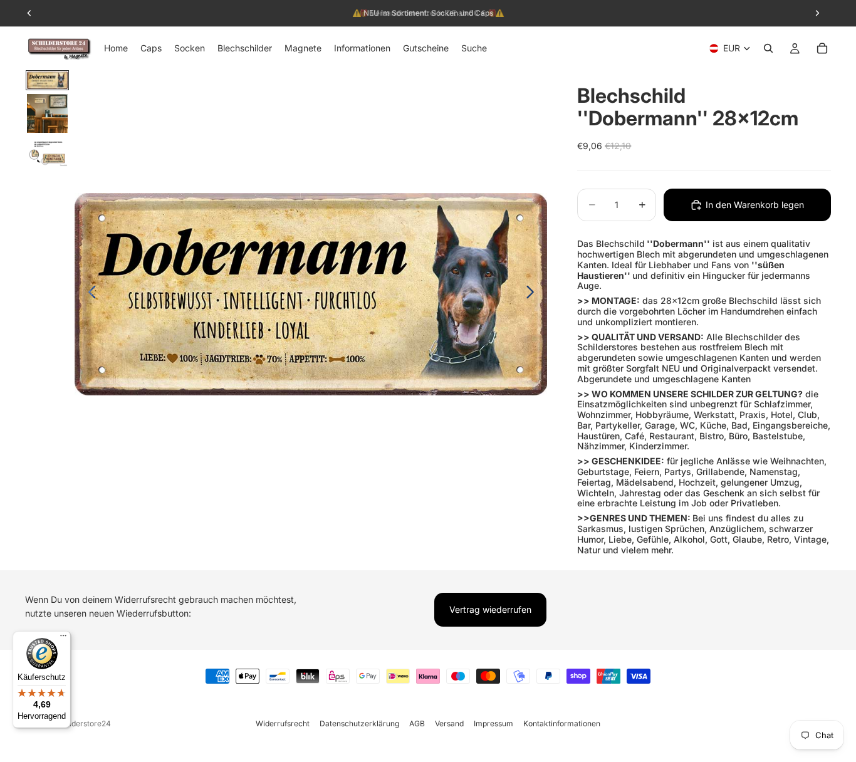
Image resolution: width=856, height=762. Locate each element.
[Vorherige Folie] (89, 294)
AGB (417, 723)
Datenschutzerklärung (359, 723)
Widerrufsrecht (283, 723)
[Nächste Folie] (533, 294)
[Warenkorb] (822, 48)
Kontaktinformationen (561, 723)
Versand (449, 723)
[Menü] (63, 638)
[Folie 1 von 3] (47, 80)
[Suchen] (768, 48)
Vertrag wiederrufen (490, 609)
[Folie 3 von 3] (47, 152)
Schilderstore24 (82, 723)
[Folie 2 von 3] (47, 113)
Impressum (493, 723)
